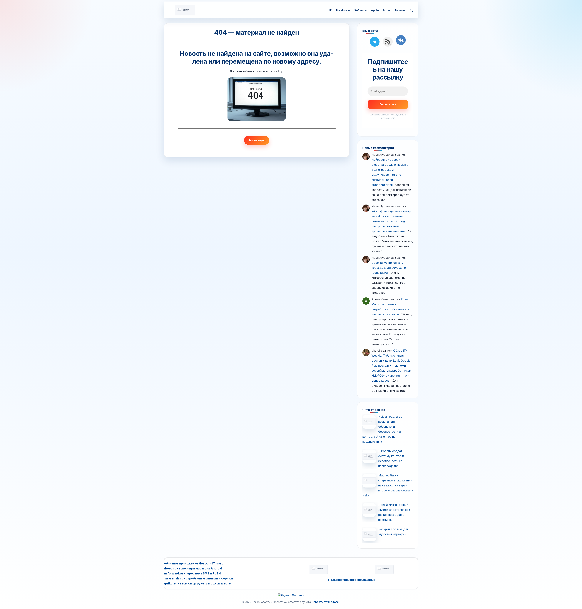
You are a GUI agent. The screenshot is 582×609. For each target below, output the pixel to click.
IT (330, 10)
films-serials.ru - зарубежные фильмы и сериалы (198, 578)
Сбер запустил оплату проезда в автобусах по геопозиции (388, 268)
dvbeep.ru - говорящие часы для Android (192, 568)
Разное (400, 10)
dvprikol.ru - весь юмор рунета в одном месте (196, 583)
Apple (375, 10)
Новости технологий (326, 602)
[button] (411, 10)
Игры (386, 10)
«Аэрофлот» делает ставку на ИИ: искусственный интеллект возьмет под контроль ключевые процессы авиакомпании (391, 221)
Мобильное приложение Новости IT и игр (192, 563)
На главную (257, 140)
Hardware (343, 10)
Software (360, 10)
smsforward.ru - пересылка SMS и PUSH (191, 573)
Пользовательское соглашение (351, 580)
